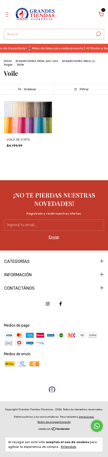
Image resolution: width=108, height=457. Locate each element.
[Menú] (8, 15)
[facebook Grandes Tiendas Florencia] (60, 304)
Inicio (8, 61)
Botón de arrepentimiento (54, 422)
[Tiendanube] (54, 429)
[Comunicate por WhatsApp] (97, 426)
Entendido (68, 447)
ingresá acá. (86, 416)
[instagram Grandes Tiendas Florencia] (48, 304)
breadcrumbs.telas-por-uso (37, 61)
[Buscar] (98, 34)
